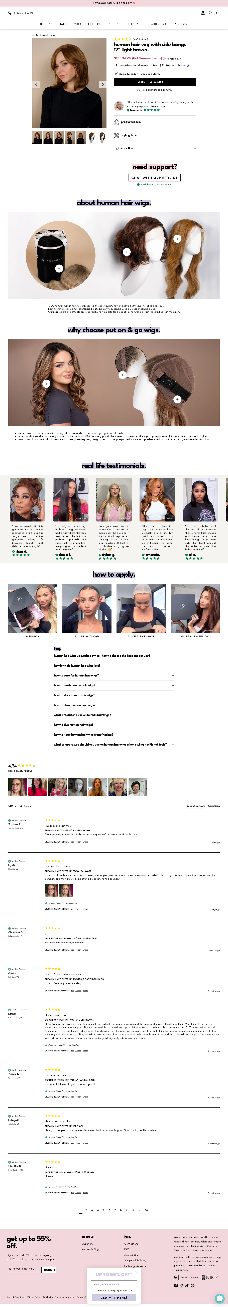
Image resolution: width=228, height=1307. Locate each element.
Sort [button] (11, 805)
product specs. (131, 122)
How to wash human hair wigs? (74, 685)
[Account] (202, 13)
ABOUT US (158, 24)
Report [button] (78, 842)
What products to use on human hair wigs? (82, 715)
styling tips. (129, 135)
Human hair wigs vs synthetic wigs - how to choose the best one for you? (102, 655)
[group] (25, 766)
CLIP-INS (46, 24)
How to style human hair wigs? (74, 695)
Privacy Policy (34, 1297)
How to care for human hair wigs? (76, 675)
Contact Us (131, 1243)
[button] (155, 39)
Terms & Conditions (16, 1297)
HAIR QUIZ (180, 24)
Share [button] (85, 842)
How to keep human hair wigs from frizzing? (83, 734)
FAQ (126, 1249)
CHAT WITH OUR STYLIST (154, 178)
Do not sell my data (64, 1297)
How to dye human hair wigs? (73, 724)
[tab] (195, 806)
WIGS (77, 24)
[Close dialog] (136, 1272)
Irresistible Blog (90, 1249)
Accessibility (131, 1255)
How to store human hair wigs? (74, 705)
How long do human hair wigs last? (77, 665)
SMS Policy (48, 1297)
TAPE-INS (114, 24)
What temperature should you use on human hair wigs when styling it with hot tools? (110, 744)
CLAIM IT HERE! (114, 1297)
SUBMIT (50, 1270)
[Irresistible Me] (20, 13)
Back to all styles (45, 35)
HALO (63, 24)
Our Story (87, 1243)
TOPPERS (94, 24)
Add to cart (151, 82)
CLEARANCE (136, 24)
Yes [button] (72, 842)
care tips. (127, 148)
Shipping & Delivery (135, 1260)
